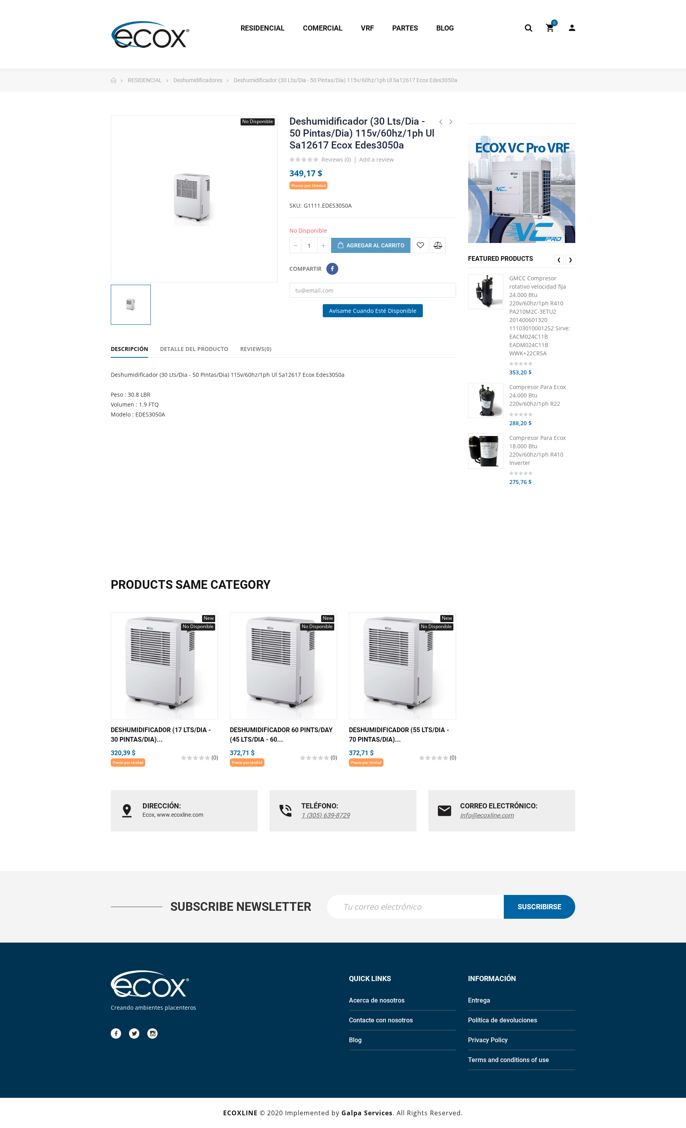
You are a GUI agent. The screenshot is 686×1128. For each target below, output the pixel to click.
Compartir (332, 269)
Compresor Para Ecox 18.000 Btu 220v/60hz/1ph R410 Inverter (537, 450)
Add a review (376, 159)
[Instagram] (152, 1033)
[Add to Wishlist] (420, 245)
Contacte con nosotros (381, 1020)
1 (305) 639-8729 (325, 815)
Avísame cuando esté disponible (372, 310)
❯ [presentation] (570, 259)
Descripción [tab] (129, 349)
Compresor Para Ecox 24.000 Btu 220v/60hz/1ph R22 (537, 395)
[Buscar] (528, 28)
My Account (568, 28)
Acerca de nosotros (377, 1000)
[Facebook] (116, 1033)
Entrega (479, 1000)
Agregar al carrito (375, 245)
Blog (355, 1040)
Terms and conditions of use (508, 1060)
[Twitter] (134, 1033)
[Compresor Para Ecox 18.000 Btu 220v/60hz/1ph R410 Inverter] (486, 451)
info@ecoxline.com (487, 815)
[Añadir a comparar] (438, 245)
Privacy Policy (488, 1040)
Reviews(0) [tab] (256, 349)
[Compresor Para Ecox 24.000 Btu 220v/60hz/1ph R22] (486, 400)
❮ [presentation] (559, 259)
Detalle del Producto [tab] (194, 349)
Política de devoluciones (502, 1020)
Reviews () (336, 160)
